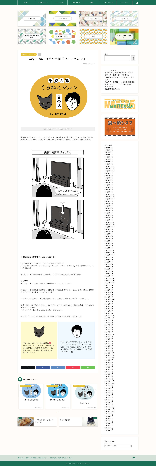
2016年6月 (109, 339)
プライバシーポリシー (108, 3)
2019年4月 (109, 292)
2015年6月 (109, 367)
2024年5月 (109, 211)
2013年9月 (109, 414)
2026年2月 (109, 161)
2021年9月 (109, 285)
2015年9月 (109, 360)
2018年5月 (109, 306)
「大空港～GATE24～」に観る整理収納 (120, 82)
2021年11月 (109, 281)
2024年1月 (109, 220)
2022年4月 (109, 269)
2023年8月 (109, 232)
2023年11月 (109, 225)
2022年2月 (109, 274)
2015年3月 (109, 374)
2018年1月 (109, 313)
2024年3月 (109, 215)
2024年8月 (109, 204)
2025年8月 (109, 176)
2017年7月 (109, 320)
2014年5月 (109, 395)
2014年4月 (109, 397)
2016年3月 (109, 346)
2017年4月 (109, 325)
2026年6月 (109, 152)
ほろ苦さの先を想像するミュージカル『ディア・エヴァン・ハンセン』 (119, 74)
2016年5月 (109, 341)
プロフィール (59, 2)
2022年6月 (109, 264)
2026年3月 (109, 159)
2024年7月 (109, 206)
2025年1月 (109, 192)
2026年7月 (109, 150)
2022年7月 (109, 262)
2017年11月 (109, 316)
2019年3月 (109, 295)
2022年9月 (109, 257)
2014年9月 (109, 386)
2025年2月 (109, 190)
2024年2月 (109, 218)
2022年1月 (109, 276)
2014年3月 (109, 400)
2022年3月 (109, 271)
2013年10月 (109, 411)
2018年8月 (109, 302)
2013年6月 (109, 418)
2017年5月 (109, 323)
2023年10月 (109, 227)
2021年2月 (109, 288)
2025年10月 (109, 171)
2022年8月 (109, 260)
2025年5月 (109, 183)
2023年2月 (109, 246)
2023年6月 (109, 236)
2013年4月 (109, 423)
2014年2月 (109, 402)
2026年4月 (109, 157)
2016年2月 (109, 348)
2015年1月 (109, 379)
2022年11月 (109, 253)
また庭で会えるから (112, 89)
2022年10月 (109, 255)
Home (26, 2)
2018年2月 (109, 311)
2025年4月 (109, 185)
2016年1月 (109, 351)
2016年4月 (109, 344)
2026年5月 (109, 154)
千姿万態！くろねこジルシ (29, 54)
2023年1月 (109, 248)
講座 (92, 2)
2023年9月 (109, 229)
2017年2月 (109, 330)
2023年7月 (109, 234)
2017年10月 (109, 318)
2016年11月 (109, 334)
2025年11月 (109, 169)
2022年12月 (109, 250)
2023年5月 (109, 239)
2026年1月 (109, 164)
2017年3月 (109, 327)
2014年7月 (109, 390)
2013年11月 (109, 409)
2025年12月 (109, 166)
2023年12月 (109, 222)
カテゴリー (109, 443)
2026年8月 (109, 147)
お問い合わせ (76, 2)
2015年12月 (109, 353)
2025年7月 (109, 178)
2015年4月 (109, 372)
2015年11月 (109, 355)
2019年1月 (109, 297)
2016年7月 (109, 337)
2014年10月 (109, 383)
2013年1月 (109, 430)
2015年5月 (109, 369)
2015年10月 (109, 358)
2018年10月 (109, 299)
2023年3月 (109, 243)
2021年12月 (109, 278)
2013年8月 (109, 416)
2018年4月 (109, 309)
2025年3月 (109, 187)
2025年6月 (109, 180)
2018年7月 (109, 304)
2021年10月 (109, 283)
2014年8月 (109, 388)
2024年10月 (109, 199)
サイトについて (43, 2)
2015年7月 (109, 365)
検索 (106, 54)
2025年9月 (109, 173)
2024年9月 (109, 201)
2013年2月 (109, 428)
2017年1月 (109, 332)
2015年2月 (109, 376)
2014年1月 (109, 404)
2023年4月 (109, 241)
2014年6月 (109, 393)
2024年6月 (109, 208)
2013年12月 (109, 407)
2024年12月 (109, 194)
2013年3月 (109, 425)
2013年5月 (109, 421)
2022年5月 (109, 267)
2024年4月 (109, 213)
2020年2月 (109, 290)
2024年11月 (109, 197)
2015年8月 (109, 362)
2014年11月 (109, 381)
